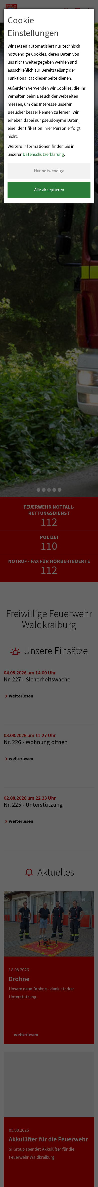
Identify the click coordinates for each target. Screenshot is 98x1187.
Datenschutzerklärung (43, 154)
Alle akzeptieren (49, 189)
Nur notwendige (49, 171)
